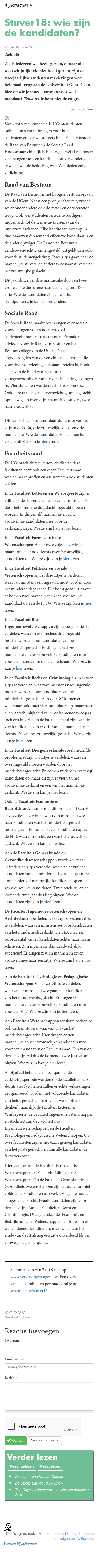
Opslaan (17, 1441)
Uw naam (12, 1341)
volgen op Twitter (72, 1538)
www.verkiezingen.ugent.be (34, 1277)
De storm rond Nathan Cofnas (39, 1476)
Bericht (11, 1378)
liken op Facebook (79, 1533)
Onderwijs (12, 55)
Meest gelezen (21, 1466)
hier (48, 302)
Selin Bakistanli (82, 109)
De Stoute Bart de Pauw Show (39, 1483)
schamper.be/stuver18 (28, 1291)
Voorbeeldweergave (45, 1440)
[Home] (49, 5)
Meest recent (51, 1466)
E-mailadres (15, 1359)
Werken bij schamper (20, 1543)
